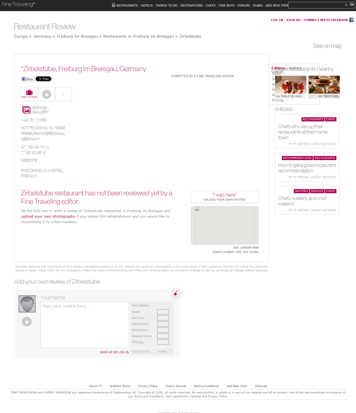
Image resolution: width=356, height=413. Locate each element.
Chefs (330, 119)
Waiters (301, 190)
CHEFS (211, 5)
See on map (327, 45)
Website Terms (120, 386)
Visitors (295, 68)
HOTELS (147, 5)
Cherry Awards (175, 386)
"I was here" (224, 195)
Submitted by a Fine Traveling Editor (202, 76)
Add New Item (237, 386)
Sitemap (261, 386)
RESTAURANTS (127, 5)
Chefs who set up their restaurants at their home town (303, 131)
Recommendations (297, 157)
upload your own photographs (48, 216)
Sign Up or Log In (114, 352)
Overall (277, 71)
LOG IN (277, 20)
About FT (95, 386)
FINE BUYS (226, 5)
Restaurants (313, 119)
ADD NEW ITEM (277, 5)
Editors (278, 68)
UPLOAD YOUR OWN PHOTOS (225, 199)
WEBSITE (29, 160)
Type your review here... (66, 306)
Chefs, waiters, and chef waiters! (302, 201)
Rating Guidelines (206, 386)
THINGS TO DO (166, 5)
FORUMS (244, 5)
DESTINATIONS (191, 5)
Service (317, 190)
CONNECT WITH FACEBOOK (326, 20)
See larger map (246, 247)
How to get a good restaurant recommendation (307, 168)
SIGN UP (293, 20)
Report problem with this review (236, 251)
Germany (30, 139)
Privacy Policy (147, 386)
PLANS (258, 5)
